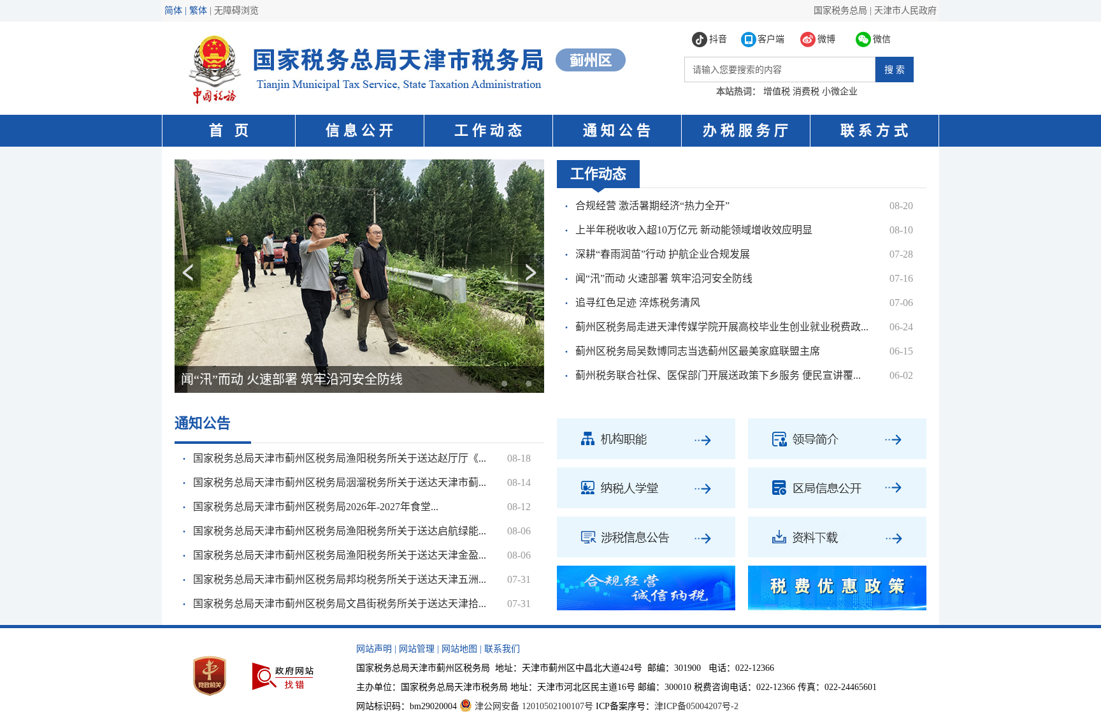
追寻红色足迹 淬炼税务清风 (637, 302)
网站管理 (417, 649)
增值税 (776, 91)
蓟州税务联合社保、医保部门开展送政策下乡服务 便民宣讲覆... (718, 375)
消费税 (806, 91)
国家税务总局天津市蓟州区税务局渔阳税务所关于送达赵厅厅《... (339, 458)
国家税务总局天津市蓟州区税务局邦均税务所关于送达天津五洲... (339, 579)
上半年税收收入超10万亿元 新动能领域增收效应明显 (693, 229)
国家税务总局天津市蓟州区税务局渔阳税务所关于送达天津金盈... (339, 555)
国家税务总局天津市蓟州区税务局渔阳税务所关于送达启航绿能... (339, 530)
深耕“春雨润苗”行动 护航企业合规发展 (662, 254)
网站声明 (374, 649)
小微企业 (840, 91)
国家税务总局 (840, 10)
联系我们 (502, 649)
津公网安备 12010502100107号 (534, 706)
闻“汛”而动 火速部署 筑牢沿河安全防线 (663, 278)
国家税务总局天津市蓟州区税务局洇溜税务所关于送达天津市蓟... (339, 482)
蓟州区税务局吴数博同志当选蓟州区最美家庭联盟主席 (697, 351)
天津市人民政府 (905, 10)
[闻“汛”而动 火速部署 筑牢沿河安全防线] (359, 164)
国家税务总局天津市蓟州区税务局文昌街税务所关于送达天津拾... (339, 603)
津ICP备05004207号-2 (696, 706)
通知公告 (203, 423)
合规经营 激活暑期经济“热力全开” (652, 205)
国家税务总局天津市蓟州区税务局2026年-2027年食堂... (315, 506)
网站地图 (459, 649)
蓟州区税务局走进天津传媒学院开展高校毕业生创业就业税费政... (721, 326)
